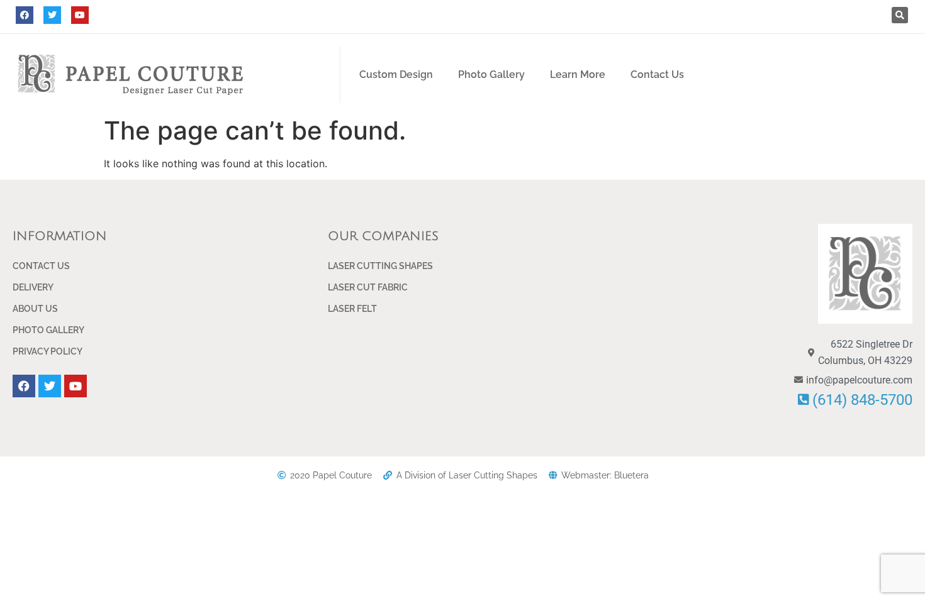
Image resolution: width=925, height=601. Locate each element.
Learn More (577, 74)
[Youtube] (80, 15)
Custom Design (396, 74)
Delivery (33, 287)
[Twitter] (52, 15)
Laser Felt (352, 309)
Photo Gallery (491, 74)
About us (35, 309)
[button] (900, 15)
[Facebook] (24, 15)
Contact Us (657, 74)
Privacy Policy (47, 351)
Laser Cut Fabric (368, 287)
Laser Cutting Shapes (380, 266)
